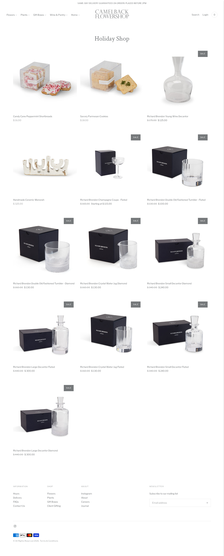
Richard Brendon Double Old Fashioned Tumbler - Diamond (43, 283)
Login (205, 14)
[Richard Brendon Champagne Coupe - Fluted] (112, 163)
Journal (85, 505)
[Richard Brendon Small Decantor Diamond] (179, 246)
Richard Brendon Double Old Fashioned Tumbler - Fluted (176, 199)
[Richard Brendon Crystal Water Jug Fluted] (112, 330)
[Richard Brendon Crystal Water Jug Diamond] (112, 246)
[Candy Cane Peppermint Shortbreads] (45, 79)
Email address (159, 499)
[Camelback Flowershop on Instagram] (15, 526)
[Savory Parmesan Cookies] (112, 79)
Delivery (17, 497)
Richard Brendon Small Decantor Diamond (169, 283)
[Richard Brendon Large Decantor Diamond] (45, 413)
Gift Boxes (38, 14)
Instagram (86, 493)
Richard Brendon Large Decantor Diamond (35, 450)
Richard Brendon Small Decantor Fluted (168, 366)
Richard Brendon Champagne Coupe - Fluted (103, 199)
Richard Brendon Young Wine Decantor (167, 116)
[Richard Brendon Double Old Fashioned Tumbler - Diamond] (45, 246)
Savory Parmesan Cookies (94, 116)
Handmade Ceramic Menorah (28, 199)
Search (195, 14)
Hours (16, 493)
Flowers (11, 14)
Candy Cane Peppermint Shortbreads (32, 116)
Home (74, 14)
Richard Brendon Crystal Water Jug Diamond (103, 283)
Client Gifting (54, 505)
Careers (85, 501)
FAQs (16, 501)
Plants (24, 14)
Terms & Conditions (49, 541)
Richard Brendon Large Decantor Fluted (34, 366)
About (84, 497)
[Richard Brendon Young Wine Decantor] (179, 79)
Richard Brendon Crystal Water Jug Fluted (102, 366)
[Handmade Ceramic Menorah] (45, 163)
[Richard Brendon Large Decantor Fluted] (45, 330)
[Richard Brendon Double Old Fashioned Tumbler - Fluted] (179, 163)
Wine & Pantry (57, 14)
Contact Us (19, 505)
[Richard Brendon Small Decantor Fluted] (179, 330)
